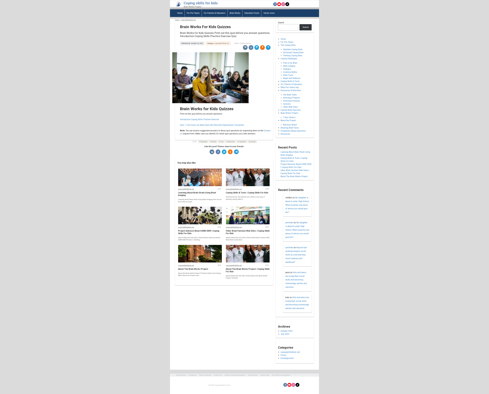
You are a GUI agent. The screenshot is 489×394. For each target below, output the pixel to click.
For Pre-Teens (193, 13)
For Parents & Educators (214, 13)
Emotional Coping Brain (293, 52)
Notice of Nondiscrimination (235, 375)
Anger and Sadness (291, 78)
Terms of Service (205, 375)
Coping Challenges (289, 58)
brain (214, 142)
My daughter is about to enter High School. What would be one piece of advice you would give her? (297, 204)
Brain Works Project (289, 113)
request (243, 142)
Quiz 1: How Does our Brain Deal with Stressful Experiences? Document (212, 125)
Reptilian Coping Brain (293, 49)
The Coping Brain (288, 45)
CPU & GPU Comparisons (281, 375)
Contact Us (218, 375)
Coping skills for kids (201, 3)
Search (281, 22)
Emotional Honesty (291, 101)
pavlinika (289, 222)
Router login (264, 375)
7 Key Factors (289, 117)
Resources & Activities (291, 90)
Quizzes (287, 104)
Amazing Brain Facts (290, 128)
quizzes (231, 142)
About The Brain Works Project (193, 269)
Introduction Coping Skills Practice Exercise (199, 119)
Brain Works (235, 13)
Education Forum (251, 13)
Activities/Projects (291, 98)
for (222, 142)
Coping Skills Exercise (291, 110)
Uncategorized (287, 358)
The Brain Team (290, 95)
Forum (283, 355)
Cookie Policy (253, 375)
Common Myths (290, 72)
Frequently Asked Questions (293, 131)
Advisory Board (290, 125)
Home (179, 13)
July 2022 (285, 334)
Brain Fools (288, 75)
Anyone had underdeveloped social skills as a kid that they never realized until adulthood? (296, 254)
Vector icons (269, 13)
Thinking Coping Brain (292, 55)
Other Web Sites (290, 107)
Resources (285, 134)
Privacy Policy (181, 375)
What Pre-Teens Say (290, 87)
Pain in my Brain (290, 63)
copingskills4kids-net (221, 43)
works (253, 142)
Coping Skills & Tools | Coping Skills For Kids (247, 192)
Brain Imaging (289, 66)
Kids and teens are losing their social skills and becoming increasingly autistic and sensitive (296, 279)
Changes (287, 69)
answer (204, 142)
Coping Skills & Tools (290, 81)
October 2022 (287, 331)
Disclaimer (192, 375)
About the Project (288, 120)
